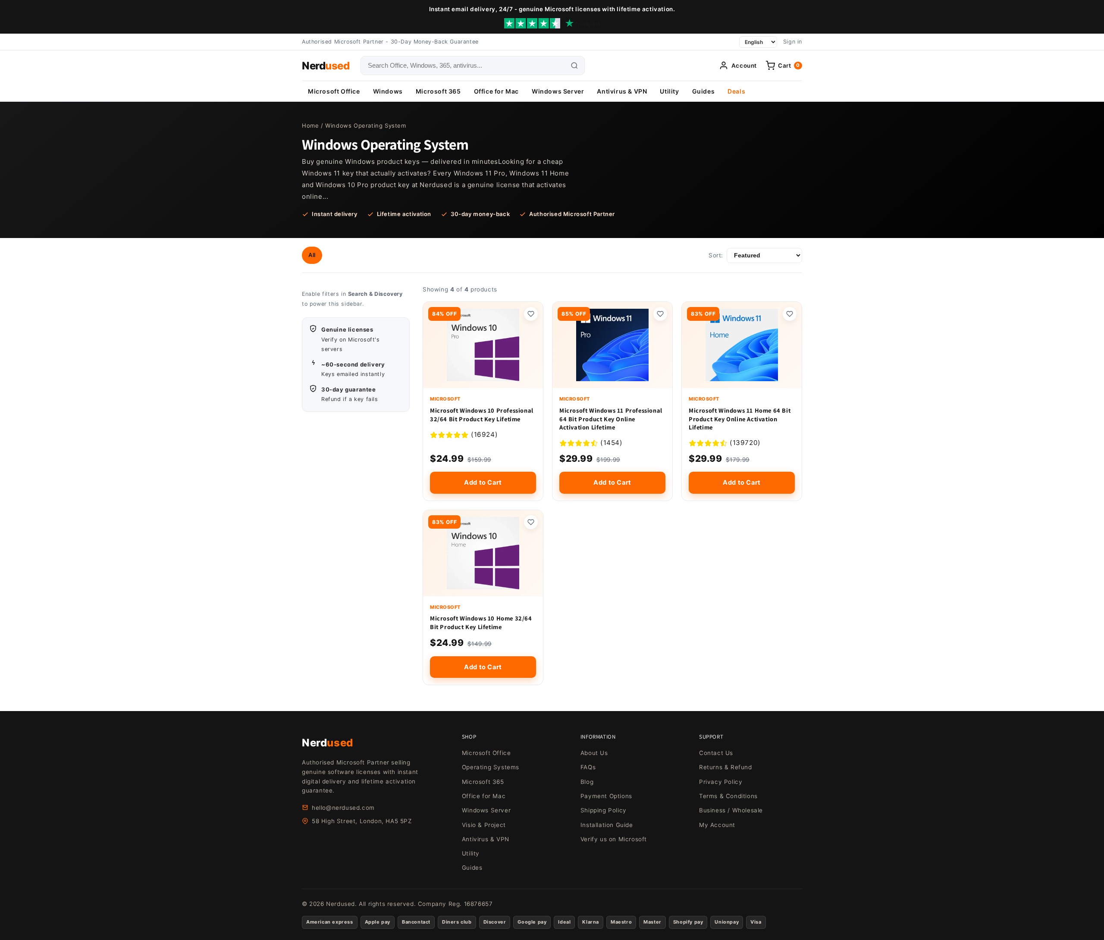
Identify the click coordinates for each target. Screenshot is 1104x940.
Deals (736, 91)
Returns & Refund (725, 767)
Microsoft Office (334, 91)
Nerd (325, 66)
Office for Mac (496, 91)
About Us (594, 752)
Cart (789, 65)
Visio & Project (484, 824)
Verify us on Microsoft (613, 839)
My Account (717, 824)
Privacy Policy (720, 781)
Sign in (792, 41)
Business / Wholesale (731, 810)
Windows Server (558, 91)
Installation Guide (606, 824)
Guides (703, 91)
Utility (669, 91)
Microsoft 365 (438, 91)
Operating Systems (490, 767)
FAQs (588, 767)
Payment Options (606, 796)
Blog (586, 781)
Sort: (716, 255)
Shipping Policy (603, 810)
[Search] (574, 65)
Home (310, 125)
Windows (388, 91)
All (312, 254)
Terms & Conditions (728, 796)
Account (744, 65)
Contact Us (716, 752)
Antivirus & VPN (622, 91)
